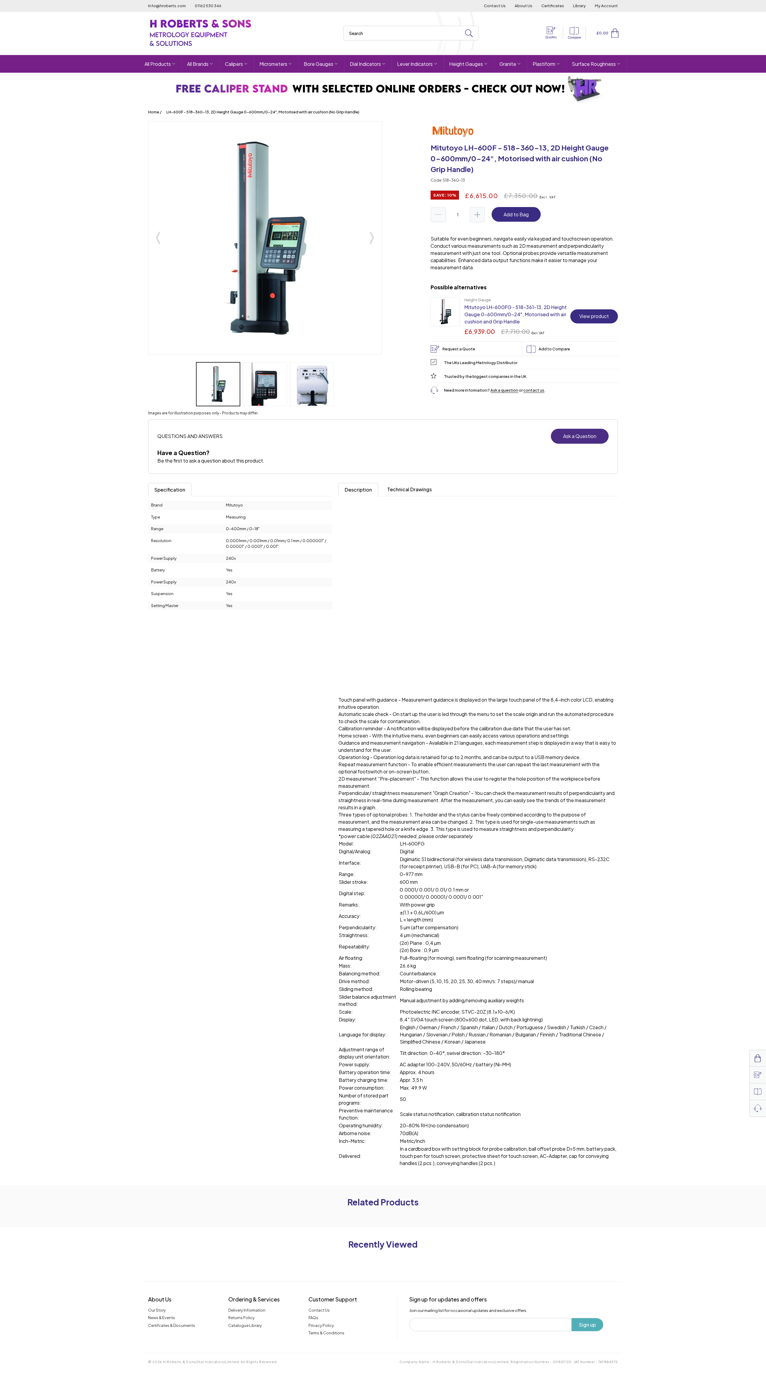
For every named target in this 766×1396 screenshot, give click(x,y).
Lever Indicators (415, 64)
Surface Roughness (594, 64)
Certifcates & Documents (171, 1325)
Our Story (157, 1310)
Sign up (587, 1325)
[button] (614, 32)
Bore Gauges (318, 64)
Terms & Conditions (326, 1332)
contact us (533, 390)
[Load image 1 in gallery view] (218, 384)
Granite (507, 64)
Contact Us (495, 5)
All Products (158, 64)
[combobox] (410, 33)
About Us (523, 5)
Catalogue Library (245, 1325)
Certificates (552, 5)
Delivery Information (246, 1310)
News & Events (161, 1317)
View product (594, 316)
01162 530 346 (208, 5)
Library (579, 5)
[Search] (468, 33)
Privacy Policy (321, 1325)
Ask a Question (579, 436)
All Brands (198, 64)
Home (153, 112)
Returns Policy (241, 1317)
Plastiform (544, 64)
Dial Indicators (365, 64)
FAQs (313, 1317)
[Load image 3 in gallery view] (312, 384)
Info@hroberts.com (167, 5)
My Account (606, 5)
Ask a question (504, 390)
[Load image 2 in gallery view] (265, 384)
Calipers (234, 64)
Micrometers (273, 64)
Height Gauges (466, 64)
